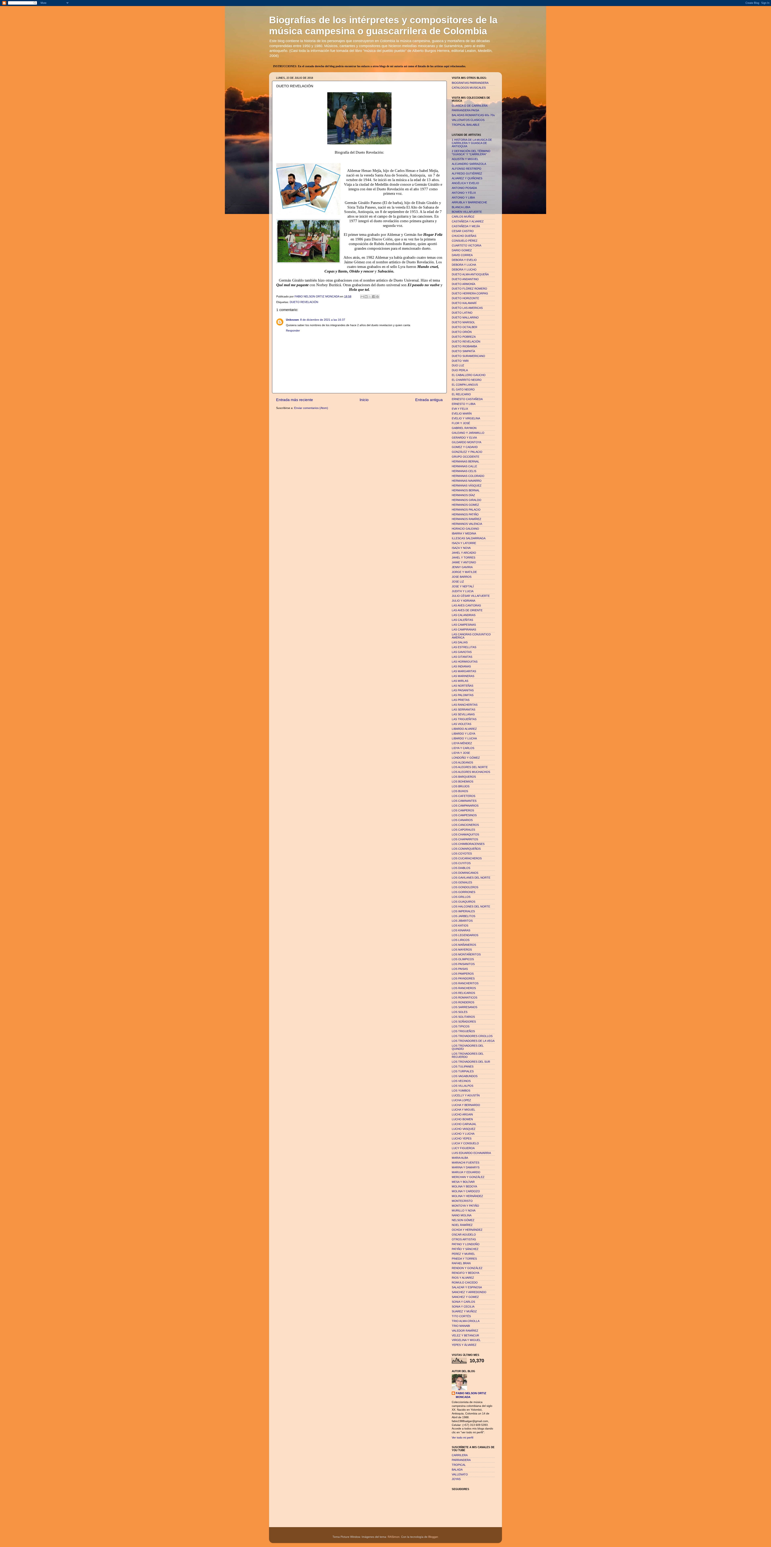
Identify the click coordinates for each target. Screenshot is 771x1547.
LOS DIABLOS (461, 868)
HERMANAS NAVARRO (466, 480)
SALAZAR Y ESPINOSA (467, 1287)
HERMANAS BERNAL (465, 461)
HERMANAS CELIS (464, 471)
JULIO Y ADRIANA (463, 600)
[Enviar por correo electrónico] (362, 297)
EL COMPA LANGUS (465, 384)
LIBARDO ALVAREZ (464, 728)
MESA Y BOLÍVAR (463, 1181)
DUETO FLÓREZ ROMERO (469, 288)
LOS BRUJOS (460, 786)
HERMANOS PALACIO (466, 509)
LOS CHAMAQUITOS (465, 834)
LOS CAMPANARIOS (465, 805)
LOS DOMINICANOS (465, 872)
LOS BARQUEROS (464, 776)
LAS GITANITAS (462, 656)
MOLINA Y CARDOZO (466, 1191)
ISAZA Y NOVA (461, 547)
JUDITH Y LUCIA (462, 591)
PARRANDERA (461, 1460)
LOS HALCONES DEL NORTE (471, 906)
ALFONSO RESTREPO (466, 168)
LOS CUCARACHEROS (467, 858)
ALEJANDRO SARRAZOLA (469, 163)
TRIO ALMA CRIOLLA (465, 1321)
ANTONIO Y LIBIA (463, 197)
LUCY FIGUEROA (463, 1148)
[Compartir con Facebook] (374, 297)
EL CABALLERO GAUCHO (468, 375)
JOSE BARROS (461, 576)
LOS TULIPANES (462, 1066)
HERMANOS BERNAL (466, 490)
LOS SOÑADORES (464, 1021)
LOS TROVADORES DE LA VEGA (473, 1040)
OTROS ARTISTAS (464, 1239)
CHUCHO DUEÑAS (464, 235)
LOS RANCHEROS (464, 988)
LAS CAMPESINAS (464, 624)
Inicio (364, 400)
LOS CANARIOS (462, 820)
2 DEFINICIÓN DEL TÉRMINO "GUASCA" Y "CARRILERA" (471, 153)
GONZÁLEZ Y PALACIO (467, 451)
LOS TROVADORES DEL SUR (471, 1061)
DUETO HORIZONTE (465, 298)
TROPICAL (459, 1464)
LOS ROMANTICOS (464, 997)
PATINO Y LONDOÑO (465, 1244)
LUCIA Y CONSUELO (465, 1143)
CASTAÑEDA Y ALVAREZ (468, 221)
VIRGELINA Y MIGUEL (466, 1340)
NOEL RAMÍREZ (462, 1225)
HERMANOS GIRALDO (466, 500)
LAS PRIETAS (460, 700)
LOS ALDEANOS (462, 762)
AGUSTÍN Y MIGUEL (465, 159)
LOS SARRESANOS (464, 1007)
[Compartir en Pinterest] (377, 297)
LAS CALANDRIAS (463, 615)
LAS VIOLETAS (461, 724)
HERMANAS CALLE (464, 466)
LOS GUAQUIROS (463, 901)
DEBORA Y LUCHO (464, 269)
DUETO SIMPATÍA (463, 351)
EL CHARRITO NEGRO (466, 379)
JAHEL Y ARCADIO (464, 552)
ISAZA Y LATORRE (464, 543)
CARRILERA (460, 1455)
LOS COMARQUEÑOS (466, 848)
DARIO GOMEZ (462, 250)
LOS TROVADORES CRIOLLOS (472, 1036)
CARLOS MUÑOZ (463, 216)
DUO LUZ (458, 365)
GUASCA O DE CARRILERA (469, 105)
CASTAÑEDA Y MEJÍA (466, 226)
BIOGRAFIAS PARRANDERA (470, 82)
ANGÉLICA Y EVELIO (465, 183)
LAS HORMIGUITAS (464, 661)
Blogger (433, 1536)
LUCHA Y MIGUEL (463, 1109)
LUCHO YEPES (461, 1138)
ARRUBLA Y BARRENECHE (469, 202)
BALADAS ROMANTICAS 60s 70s (473, 115)
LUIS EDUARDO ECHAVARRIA (471, 1153)
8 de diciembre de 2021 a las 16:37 (322, 319)
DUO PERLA (460, 370)
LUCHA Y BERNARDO (466, 1105)
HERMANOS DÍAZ (463, 495)
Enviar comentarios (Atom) (311, 408)
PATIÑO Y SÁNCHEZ (465, 1249)
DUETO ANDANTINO (465, 279)
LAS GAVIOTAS (462, 652)
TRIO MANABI (461, 1325)
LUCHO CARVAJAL (464, 1124)
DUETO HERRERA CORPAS (470, 293)
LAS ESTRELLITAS (464, 647)
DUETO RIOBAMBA (464, 346)
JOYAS (456, 1479)
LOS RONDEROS (463, 1002)
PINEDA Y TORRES (464, 1258)
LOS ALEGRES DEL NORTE (470, 767)
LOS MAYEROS (462, 949)
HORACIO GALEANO (465, 528)
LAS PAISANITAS (463, 690)
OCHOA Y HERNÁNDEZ (467, 1229)
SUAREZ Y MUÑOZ (464, 1311)
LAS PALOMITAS (462, 695)
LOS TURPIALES (463, 1071)
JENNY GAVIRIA (462, 567)
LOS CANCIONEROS (465, 824)
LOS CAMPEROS (463, 810)
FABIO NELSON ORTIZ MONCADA (471, 1395)
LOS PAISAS (460, 968)
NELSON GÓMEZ (463, 1220)
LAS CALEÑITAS (462, 619)
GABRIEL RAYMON (464, 428)
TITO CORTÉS (461, 1316)
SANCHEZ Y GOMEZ (465, 1297)
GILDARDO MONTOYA (466, 442)
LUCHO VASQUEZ (463, 1128)
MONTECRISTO (462, 1200)
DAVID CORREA (462, 255)
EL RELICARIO (461, 394)
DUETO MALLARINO (465, 317)
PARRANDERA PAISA (465, 110)
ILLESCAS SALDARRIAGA (468, 538)
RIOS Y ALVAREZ (463, 1277)
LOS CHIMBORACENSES (468, 843)
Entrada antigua (429, 400)
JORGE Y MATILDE (464, 572)
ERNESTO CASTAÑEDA (467, 399)
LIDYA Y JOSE (461, 752)
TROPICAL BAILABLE (465, 124)
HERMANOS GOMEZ (465, 504)
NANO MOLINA (461, 1215)
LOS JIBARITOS (462, 920)
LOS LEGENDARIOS (465, 935)
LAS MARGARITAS (464, 671)
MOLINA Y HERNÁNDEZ (467, 1196)
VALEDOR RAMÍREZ (465, 1330)
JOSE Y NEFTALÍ (463, 586)
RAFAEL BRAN (461, 1263)
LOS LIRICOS (460, 940)
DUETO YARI (460, 360)
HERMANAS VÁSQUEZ (466, 485)
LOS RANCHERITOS (465, 983)
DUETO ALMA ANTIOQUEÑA (470, 274)
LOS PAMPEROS (463, 973)
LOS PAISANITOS (463, 964)
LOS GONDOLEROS (465, 887)
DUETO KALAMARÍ (464, 303)
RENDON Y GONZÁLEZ (467, 1268)
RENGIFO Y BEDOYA (465, 1272)
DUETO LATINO (462, 312)
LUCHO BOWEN (462, 1119)
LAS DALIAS (460, 642)
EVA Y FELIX (460, 408)
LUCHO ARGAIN (462, 1114)
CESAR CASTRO (463, 231)
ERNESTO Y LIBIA (463, 404)
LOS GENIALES (462, 882)
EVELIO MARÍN (462, 413)
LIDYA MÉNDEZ (462, 743)
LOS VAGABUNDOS (464, 1076)
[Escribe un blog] (366, 297)
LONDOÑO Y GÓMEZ (466, 757)
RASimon (394, 1536)
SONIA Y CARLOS (463, 1301)
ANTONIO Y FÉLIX (464, 192)
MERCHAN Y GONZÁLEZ (468, 1177)
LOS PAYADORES (463, 978)
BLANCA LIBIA (461, 207)
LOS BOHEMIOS (462, 781)
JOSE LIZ (458, 581)
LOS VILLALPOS (462, 1085)
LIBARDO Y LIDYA (463, 733)
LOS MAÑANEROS (464, 944)
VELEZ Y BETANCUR (465, 1335)
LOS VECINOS (461, 1081)
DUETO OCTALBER (464, 327)
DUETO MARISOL (463, 322)
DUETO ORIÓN (462, 332)
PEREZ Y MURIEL (463, 1253)
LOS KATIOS (460, 925)
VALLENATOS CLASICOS (468, 120)
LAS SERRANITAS (463, 709)
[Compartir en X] (370, 297)
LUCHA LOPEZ (461, 1100)
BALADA (457, 1469)
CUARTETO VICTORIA (466, 245)
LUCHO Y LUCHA (463, 1133)
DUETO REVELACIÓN (304, 302)
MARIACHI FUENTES (465, 1162)
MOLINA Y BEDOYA (464, 1186)
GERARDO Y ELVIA (464, 437)
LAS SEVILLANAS (463, 714)
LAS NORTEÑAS (462, 685)
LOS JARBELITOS (463, 916)
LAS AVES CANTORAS (466, 605)
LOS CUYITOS (461, 863)
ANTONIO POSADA (464, 188)
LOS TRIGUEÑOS (463, 1031)
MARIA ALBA (460, 1157)
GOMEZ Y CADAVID (465, 447)
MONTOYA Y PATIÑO (465, 1205)
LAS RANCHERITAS (464, 704)
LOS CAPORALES (463, 829)
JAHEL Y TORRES (463, 557)
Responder (293, 330)
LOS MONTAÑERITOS (466, 954)
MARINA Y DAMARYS (465, 1167)
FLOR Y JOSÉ (461, 423)
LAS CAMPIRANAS (464, 629)
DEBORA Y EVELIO (464, 260)
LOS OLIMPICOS (463, 959)
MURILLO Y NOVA (463, 1210)
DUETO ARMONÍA (463, 284)
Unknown (292, 319)
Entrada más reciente (294, 400)
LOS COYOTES (462, 853)
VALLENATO (460, 1474)
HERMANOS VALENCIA (467, 523)
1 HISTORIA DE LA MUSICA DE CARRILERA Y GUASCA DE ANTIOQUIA (472, 143)
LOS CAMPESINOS (464, 815)
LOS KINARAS (461, 930)
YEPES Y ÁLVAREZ (464, 1344)
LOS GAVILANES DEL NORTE (471, 877)
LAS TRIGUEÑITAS (464, 719)
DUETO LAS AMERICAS (467, 307)
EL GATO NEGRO (463, 389)
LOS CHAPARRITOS (465, 839)
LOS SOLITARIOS (463, 1016)
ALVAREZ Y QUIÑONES (467, 178)
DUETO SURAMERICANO (468, 356)
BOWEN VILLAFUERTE (467, 211)
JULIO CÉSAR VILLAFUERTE (471, 595)
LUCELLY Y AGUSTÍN (466, 1095)
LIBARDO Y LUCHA (464, 738)
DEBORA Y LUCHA (464, 264)
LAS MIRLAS (460, 680)
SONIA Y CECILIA (463, 1306)
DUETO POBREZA (464, 336)
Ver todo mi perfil (462, 1437)
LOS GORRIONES (463, 892)
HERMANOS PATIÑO (465, 514)
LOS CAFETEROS (463, 796)
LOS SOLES (459, 1012)
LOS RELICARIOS (463, 992)
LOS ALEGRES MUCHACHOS (471, 772)
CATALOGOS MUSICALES (469, 87)
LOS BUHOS (460, 791)
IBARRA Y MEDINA (464, 533)
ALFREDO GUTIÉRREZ (467, 173)
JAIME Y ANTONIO (464, 562)
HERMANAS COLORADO (468, 475)
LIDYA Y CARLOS (463, 748)
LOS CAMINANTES (464, 800)
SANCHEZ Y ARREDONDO (469, 1292)
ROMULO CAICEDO (465, 1282)
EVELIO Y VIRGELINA (466, 418)
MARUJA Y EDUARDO (466, 1172)
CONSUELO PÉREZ (464, 240)
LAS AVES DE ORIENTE (467, 610)
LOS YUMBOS (461, 1090)
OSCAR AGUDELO (464, 1234)
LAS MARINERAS (463, 676)
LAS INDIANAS (461, 666)
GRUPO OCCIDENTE (465, 456)
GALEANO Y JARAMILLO (468, 432)
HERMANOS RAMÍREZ (466, 519)
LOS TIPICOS (460, 1026)
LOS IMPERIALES (463, 911)
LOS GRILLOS (461, 896)
